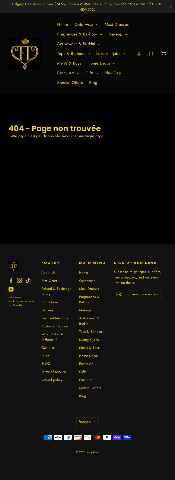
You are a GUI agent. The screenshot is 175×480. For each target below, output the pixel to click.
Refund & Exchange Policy (56, 291)
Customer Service (54, 326)
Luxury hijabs (109, 53)
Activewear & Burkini (77, 44)
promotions (49, 302)
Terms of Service (53, 371)
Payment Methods (54, 318)
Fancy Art (66, 73)
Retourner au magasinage (83, 135)
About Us (48, 272)
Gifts (90, 73)
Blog (93, 82)
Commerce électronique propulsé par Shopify (21, 301)
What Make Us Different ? (52, 337)
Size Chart (49, 280)
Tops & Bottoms (71, 53)
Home (62, 24)
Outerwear (84, 24)
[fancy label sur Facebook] (11, 280)
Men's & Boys (69, 63)
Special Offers (70, 82)
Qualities (48, 347)
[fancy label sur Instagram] (19, 280)
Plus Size (113, 73)
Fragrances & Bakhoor (78, 34)
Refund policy (52, 379)
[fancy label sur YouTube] (11, 289)
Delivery (47, 310)
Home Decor (100, 63)
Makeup (116, 34)
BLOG (45, 363)
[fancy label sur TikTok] (27, 280)
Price (45, 355)
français (84, 421)
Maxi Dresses (117, 24)
